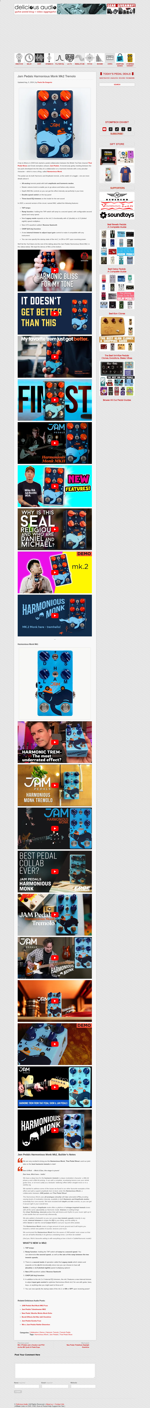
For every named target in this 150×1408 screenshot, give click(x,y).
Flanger (79, 58)
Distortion (39, 56)
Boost (49, 58)
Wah (59, 63)
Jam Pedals (54, 166)
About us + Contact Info (55, 1404)
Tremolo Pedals (65, 1332)
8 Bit (69, 61)
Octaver (89, 63)
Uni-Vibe (79, 65)
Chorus (79, 55)
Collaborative (34, 1332)
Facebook (130, 63)
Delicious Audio (22, 1404)
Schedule (130, 60)
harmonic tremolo (52, 1332)
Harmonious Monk (54, 171)
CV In (109, 56)
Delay (29, 58)
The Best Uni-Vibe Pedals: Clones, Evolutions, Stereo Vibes (117, 356)
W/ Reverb (29, 63)
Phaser (79, 60)
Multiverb (99, 56)
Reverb (99, 59)
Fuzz (39, 59)
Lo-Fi (69, 59)
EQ (59, 58)
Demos (42, 1332)
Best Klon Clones (117, 313)
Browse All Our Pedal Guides (117, 400)
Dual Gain (39, 64)
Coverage (130, 58)
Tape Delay (29, 60)
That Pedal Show (66, 1334)
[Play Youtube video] (55, 270)
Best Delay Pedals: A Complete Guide (117, 270)
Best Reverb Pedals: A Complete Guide (116, 225)
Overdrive (39, 61)
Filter (59, 60)
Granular (109, 59)
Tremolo (79, 63)
